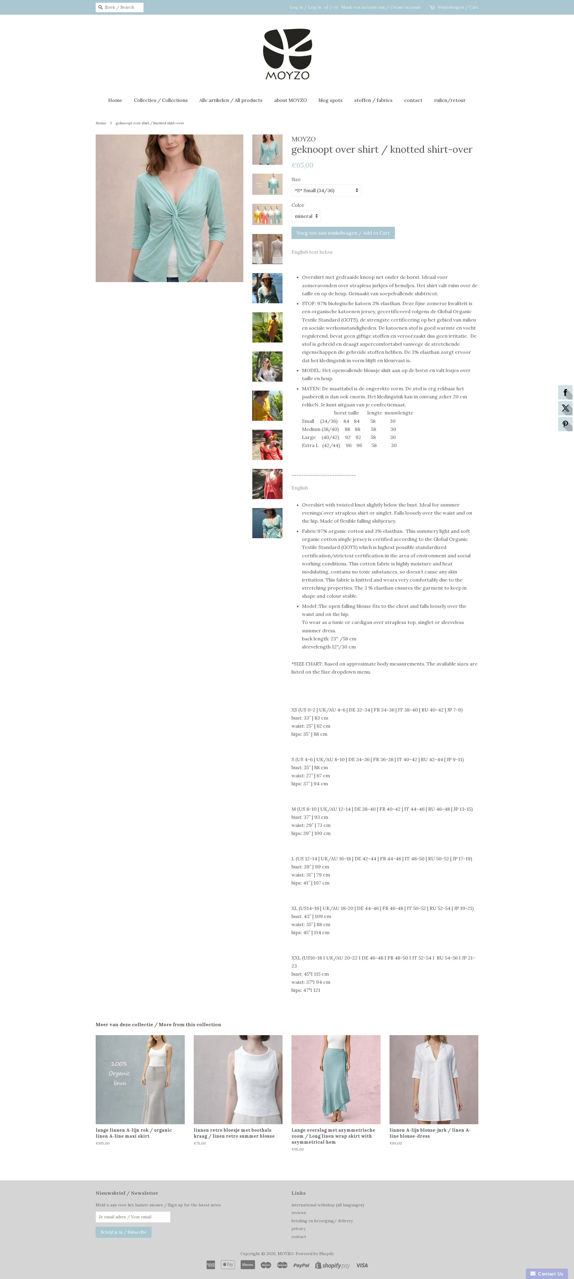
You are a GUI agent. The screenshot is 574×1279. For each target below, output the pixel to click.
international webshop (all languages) (327, 1205)
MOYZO (286, 1253)
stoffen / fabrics (373, 100)
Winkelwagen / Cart (457, 7)
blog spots (331, 100)
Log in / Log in (305, 7)
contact (413, 100)
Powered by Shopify (315, 1253)
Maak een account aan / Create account (381, 7)
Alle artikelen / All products (230, 100)
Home (115, 100)
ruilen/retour (450, 100)
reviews (298, 1212)
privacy (298, 1228)
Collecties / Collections (161, 100)
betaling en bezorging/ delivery (322, 1220)
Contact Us (549, 1273)
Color (297, 205)
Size (296, 179)
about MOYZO (290, 100)
